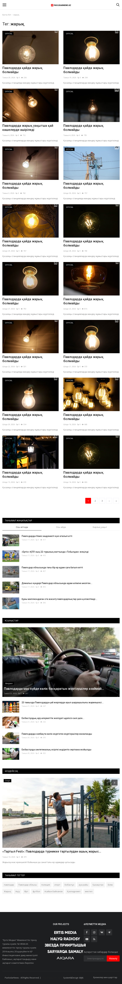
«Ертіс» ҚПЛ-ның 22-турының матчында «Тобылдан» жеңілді (55, 552)
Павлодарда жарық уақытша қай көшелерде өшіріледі (27, 128)
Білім (110, 884)
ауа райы (83, 884)
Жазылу (113, 958)
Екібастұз (69, 884)
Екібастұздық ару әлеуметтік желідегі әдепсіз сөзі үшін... (53, 718)
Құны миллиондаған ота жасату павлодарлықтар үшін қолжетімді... (59, 599)
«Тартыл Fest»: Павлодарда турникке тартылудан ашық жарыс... (51, 851)
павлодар (9, 884)
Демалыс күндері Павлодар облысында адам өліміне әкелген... (57, 583)
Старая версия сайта (52, 977)
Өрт (26, 891)
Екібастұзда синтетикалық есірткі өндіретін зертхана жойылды (56, 749)
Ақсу (17, 891)
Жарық (7, 891)
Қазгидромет (74, 891)
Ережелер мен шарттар (105, 977)
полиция (45, 884)
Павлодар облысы (27, 884)
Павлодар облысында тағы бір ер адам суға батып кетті (52, 567)
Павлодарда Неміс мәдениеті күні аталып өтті (47, 536)
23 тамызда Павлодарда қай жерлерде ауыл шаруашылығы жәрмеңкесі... (63, 702)
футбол (36, 891)
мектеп (88, 891)
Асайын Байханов (53, 891)
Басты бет (6, 14)
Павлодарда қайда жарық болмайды (22, 70)
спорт (57, 884)
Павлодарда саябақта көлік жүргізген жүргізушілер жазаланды (57, 734)
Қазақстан (98, 884)
